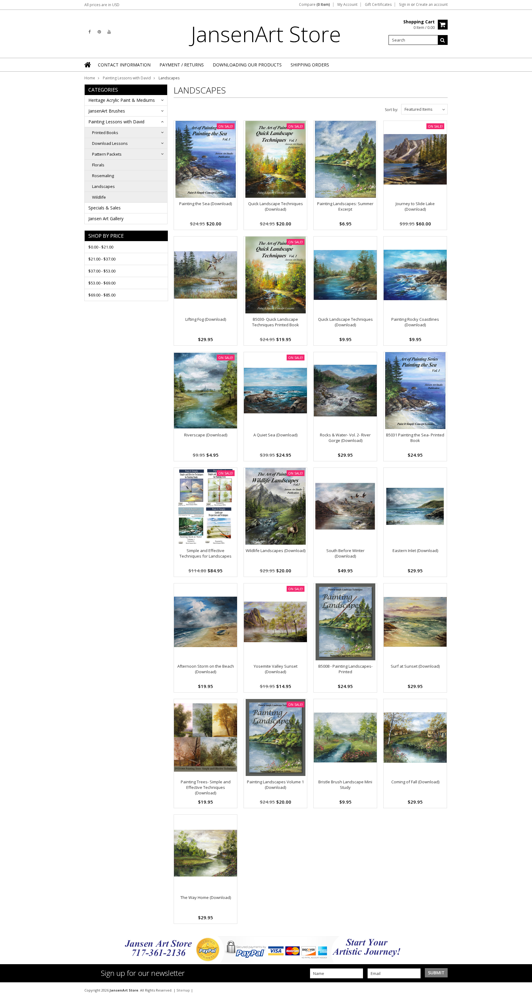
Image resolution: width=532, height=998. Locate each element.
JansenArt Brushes (106, 111)
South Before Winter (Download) (345, 553)
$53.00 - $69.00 (101, 283)
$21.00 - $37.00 (101, 259)
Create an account (432, 4)
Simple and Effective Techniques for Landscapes (205, 553)
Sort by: (391, 109)
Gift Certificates (378, 4)
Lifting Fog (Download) (205, 319)
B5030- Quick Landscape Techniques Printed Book (275, 322)
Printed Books (105, 132)
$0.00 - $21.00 (100, 247)
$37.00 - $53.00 (101, 271)
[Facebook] (89, 32)
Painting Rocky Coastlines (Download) (415, 322)
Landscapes (103, 186)
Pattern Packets (107, 154)
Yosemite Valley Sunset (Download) (275, 668)
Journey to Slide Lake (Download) (415, 206)
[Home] (88, 64)
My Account (347, 4)
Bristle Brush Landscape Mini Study (345, 784)
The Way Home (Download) (205, 897)
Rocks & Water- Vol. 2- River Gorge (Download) (345, 437)
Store (266, 34)
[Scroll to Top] (522, 990)
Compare (314, 4)
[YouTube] (109, 32)
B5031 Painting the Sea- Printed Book (415, 437)
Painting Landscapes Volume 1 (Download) (275, 784)
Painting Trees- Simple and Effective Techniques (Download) (206, 787)
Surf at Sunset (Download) (415, 666)
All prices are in (101, 4)
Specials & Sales (104, 208)
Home (89, 78)
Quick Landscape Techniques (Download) (275, 206)
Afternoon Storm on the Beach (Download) (205, 668)
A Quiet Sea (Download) (275, 435)
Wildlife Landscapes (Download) (275, 550)
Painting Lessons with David (127, 78)
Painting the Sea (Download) (205, 203)
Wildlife (99, 197)
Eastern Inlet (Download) (415, 550)
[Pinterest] (99, 32)
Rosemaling (103, 175)
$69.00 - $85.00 (101, 295)
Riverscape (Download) (205, 435)
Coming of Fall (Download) (415, 782)
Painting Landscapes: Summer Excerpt (345, 206)
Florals (98, 165)
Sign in (404, 4)
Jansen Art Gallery (105, 218)
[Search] (443, 40)
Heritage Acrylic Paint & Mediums (121, 100)
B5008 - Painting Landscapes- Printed (345, 668)
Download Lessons (110, 143)
